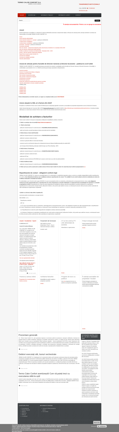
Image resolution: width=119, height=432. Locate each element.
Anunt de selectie (23, 70)
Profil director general (24, 79)
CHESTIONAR (60, 96)
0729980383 (92, 8)
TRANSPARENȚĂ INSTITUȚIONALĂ (89, 4)
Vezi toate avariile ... (32, 273)
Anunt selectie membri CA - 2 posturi (28, 40)
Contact (78, 15)
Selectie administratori (24, 58)
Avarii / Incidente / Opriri (28, 221)
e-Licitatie (24, 416)
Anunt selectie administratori (26, 38)
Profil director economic (25, 78)
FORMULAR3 (22, 90)
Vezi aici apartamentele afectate (27, 258)
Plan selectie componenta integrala (27, 76)
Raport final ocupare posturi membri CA (28, 54)
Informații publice (47, 15)
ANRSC (24, 413)
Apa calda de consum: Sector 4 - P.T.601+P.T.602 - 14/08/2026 (28, 263)
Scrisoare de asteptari (24, 55)
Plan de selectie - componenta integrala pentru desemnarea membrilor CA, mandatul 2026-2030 (42, 47)
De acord (93, 426)
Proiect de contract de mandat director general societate (32, 81)
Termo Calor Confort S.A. (29, 2)
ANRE (24, 411)
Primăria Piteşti (26, 410)
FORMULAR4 (22, 91)
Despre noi (32, 15)
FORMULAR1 (22, 87)
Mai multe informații (17, 431)
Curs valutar (45, 411)
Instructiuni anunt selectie (25, 73)
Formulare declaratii (24, 46)
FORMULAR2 (22, 88)
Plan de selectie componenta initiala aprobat (30, 49)
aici (85, 166)
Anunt (20, 36)
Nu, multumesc (102, 426)
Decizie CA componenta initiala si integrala (29, 72)
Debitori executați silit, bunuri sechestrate (37, 354)
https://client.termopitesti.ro (44, 122)
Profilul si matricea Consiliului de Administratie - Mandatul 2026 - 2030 (36, 51)
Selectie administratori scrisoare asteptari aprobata (31, 83)
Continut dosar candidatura (25, 41)
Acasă (22, 15)
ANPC (24, 414)
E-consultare (25, 408)
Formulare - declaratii (24, 44)
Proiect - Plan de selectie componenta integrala (30, 52)
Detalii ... (42, 283)
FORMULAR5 (22, 93)
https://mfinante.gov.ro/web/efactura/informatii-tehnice (78, 108)
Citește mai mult (24, 349)
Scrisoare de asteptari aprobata (26, 57)
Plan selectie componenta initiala (27, 75)
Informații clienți (64, 15)
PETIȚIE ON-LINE (83, 10)
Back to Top (97, 422)
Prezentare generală (28, 335)
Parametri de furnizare (48, 221)
